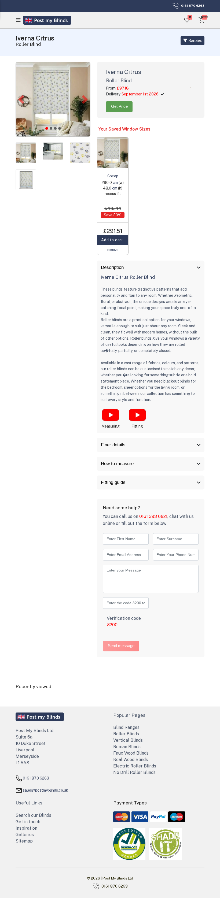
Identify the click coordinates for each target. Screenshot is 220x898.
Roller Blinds (126, 733)
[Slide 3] (59, 128)
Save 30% (113, 215)
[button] (21, 99)
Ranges (194, 40)
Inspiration (26, 828)
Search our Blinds (33, 815)
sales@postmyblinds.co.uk (45, 790)
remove (112, 250)
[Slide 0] (46, 128)
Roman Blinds (127, 746)
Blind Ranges (126, 727)
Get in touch (28, 821)
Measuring (110, 426)
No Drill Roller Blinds (134, 772)
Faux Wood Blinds (131, 753)
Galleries (25, 834)
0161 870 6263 (36, 778)
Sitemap (24, 841)
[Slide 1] (51, 128)
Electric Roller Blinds (134, 766)
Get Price (119, 106)
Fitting (137, 426)
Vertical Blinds (128, 740)
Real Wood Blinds (130, 759)
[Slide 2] (55, 128)
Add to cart (112, 240)
